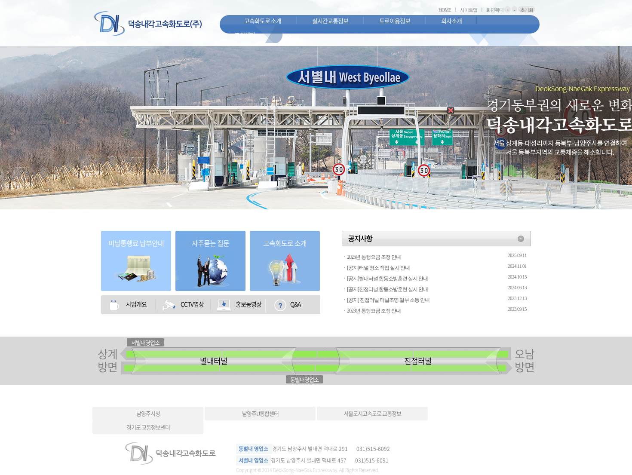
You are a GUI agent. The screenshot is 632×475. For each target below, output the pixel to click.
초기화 (526, 9)
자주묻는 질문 (210, 243)
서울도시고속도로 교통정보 (372, 413)
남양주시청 (148, 413)
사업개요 (136, 304)
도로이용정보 (394, 20)
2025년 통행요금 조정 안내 (374, 257)
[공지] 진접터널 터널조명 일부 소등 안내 (388, 300)
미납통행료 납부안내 (136, 243)
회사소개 (451, 20)
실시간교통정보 (330, 20)
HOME (445, 9)
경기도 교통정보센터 (148, 427)
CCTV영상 (192, 304)
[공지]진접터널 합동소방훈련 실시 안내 (387, 289)
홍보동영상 (248, 304)
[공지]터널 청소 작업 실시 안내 (378, 268)
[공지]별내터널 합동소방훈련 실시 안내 (387, 279)
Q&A (295, 304)
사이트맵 (468, 9)
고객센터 (244, 35)
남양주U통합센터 (260, 413)
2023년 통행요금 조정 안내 (374, 311)
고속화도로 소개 (262, 20)
